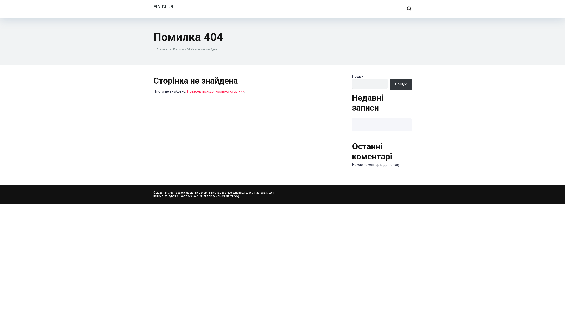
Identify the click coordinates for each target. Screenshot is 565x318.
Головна (162, 49)
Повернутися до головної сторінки (215, 91)
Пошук (357, 76)
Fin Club (163, 6)
